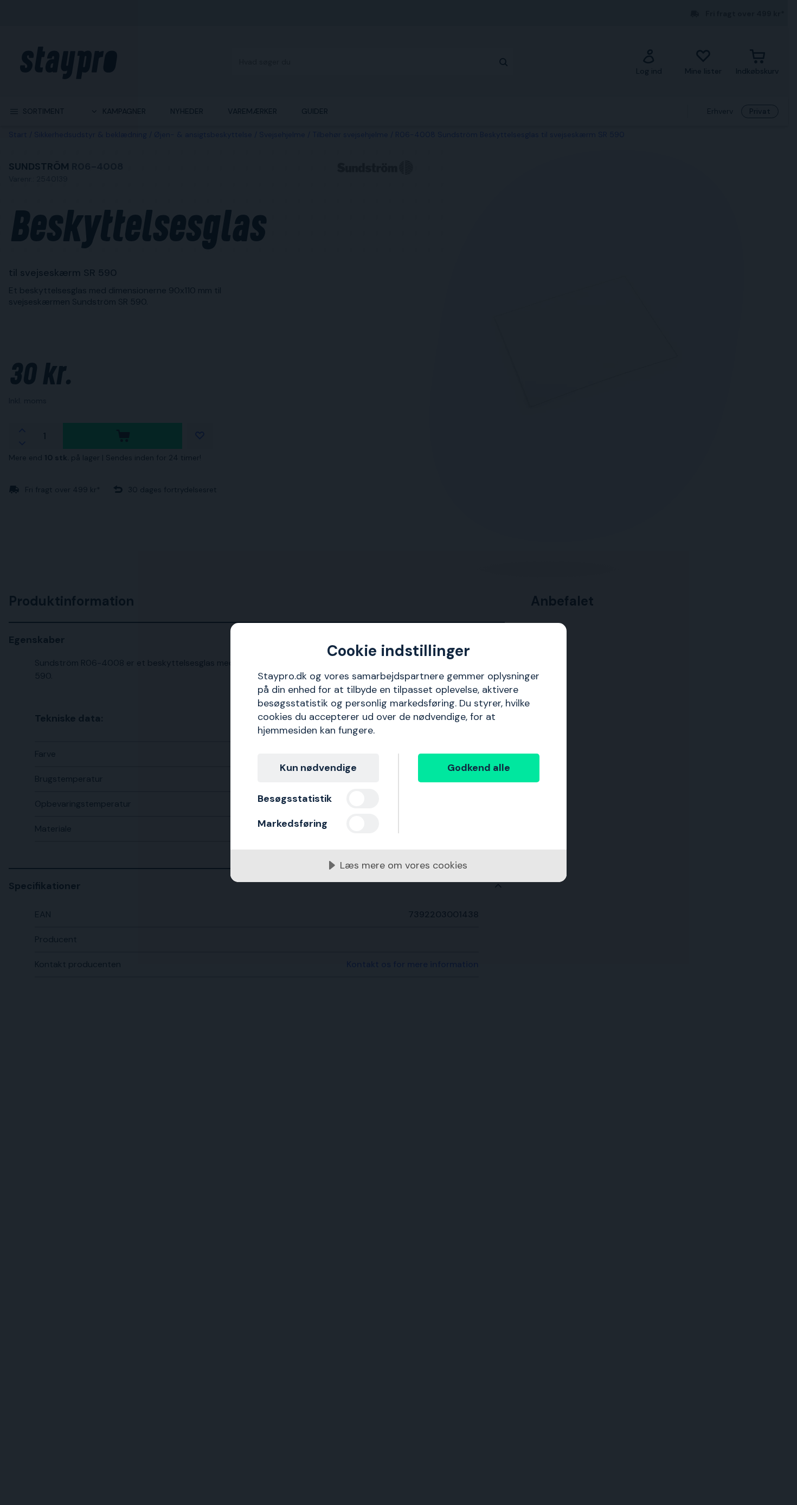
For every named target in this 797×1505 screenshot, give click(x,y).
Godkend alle (478, 767)
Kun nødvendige (318, 767)
